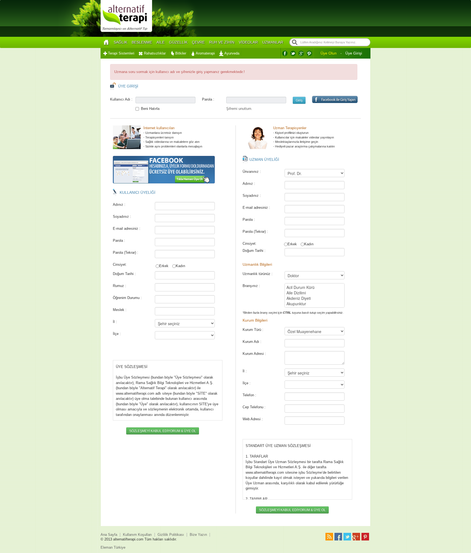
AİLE (160, 42)
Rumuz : (119, 286)
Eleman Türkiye (113, 547)
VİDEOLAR (248, 42)
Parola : (208, 99)
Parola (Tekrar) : (125, 252)
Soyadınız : (122, 216)
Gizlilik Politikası (171, 535)
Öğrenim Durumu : (127, 298)
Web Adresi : (253, 419)
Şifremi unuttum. (239, 109)
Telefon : (249, 395)
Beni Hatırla (150, 109)
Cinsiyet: (119, 264)
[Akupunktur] (314, 303)
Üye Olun (329, 53)
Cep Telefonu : (254, 407)
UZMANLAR (272, 42)
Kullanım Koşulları (137, 535)
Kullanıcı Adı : (121, 99)
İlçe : (117, 334)
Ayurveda (231, 53)
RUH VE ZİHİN (221, 42)
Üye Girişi (353, 53)
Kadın (180, 266)
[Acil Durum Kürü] (314, 287)
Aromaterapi (205, 53)
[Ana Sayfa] (106, 42)
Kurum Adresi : (254, 354)
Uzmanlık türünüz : (258, 274)
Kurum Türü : (253, 330)
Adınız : (119, 205)
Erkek (163, 266)
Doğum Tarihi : (124, 274)
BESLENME (142, 42)
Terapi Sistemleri (121, 53)
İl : (115, 322)
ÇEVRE (198, 42)
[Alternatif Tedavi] (126, 31)
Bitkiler (180, 53)
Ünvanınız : (252, 172)
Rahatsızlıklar (155, 53)
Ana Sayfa (109, 535)
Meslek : (119, 310)
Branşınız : (251, 286)
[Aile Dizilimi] (314, 292)
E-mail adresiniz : (126, 228)
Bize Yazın (198, 535)
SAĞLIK (120, 42)
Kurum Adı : (252, 342)
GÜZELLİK (178, 42)
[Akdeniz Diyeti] (314, 298)
